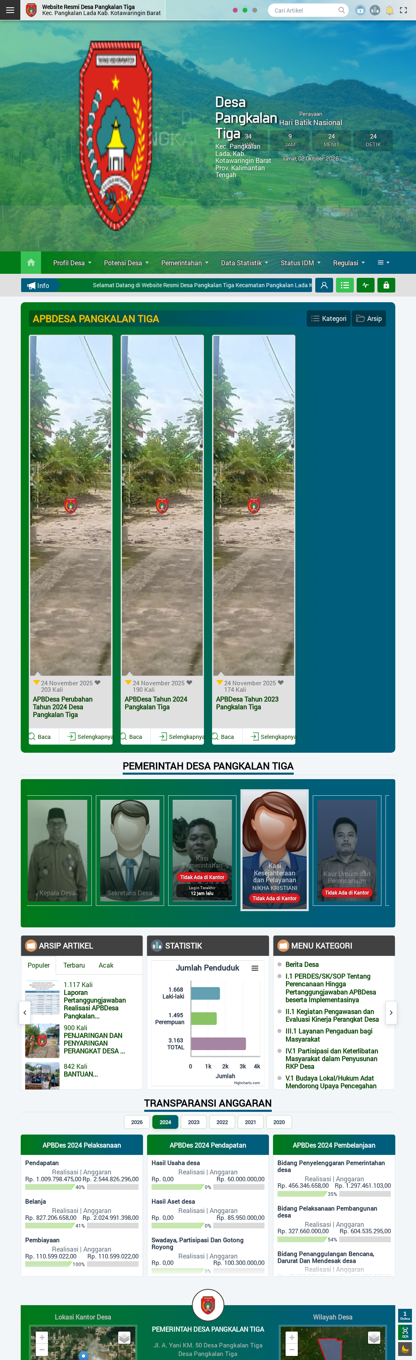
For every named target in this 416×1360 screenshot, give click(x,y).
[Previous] (25, 1012)
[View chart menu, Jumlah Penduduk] (255, 968)
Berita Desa (302, 964)
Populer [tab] (39, 965)
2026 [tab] (137, 1122)
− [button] (42, 1350)
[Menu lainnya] (384, 262)
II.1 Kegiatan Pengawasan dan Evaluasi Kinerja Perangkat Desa (332, 1015)
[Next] (391, 1012)
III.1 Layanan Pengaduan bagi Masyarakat (329, 1035)
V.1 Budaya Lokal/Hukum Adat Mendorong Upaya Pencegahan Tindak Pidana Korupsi (331, 1086)
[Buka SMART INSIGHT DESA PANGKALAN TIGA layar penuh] (366, 285)
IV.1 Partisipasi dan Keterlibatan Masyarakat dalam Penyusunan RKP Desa (332, 1058)
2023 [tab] (193, 1122)
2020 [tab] (279, 1122)
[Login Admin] (386, 285)
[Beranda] (31, 262)
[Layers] (124, 1338)
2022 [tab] (222, 1122)
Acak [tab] (106, 965)
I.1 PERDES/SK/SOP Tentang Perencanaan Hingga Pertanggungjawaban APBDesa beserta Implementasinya (331, 988)
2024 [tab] (165, 1122)
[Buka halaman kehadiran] (345, 285)
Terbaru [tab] (74, 965)
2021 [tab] (250, 1122)
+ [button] (42, 1337)
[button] (324, 285)
